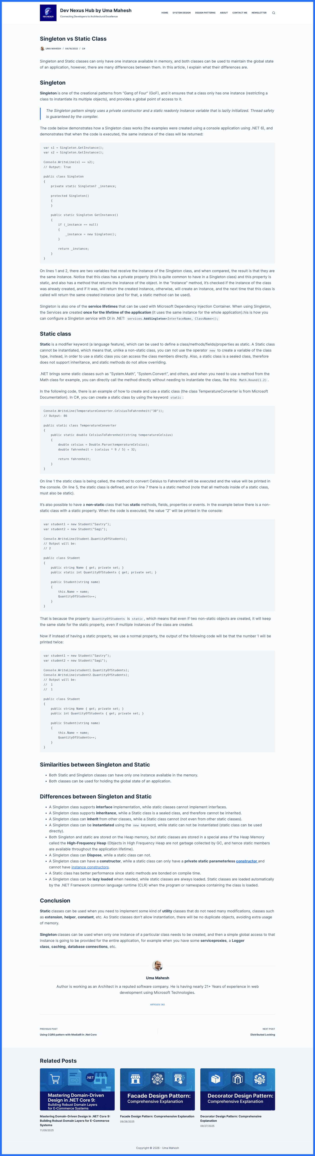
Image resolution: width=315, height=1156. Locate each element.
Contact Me (239, 12)
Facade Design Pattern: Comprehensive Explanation (157, 1116)
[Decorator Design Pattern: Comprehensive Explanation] (237, 1089)
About (224, 12)
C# (83, 48)
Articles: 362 (157, 1004)
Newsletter (259, 12)
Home (165, 12)
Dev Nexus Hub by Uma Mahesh (96, 10)
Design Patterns (205, 12)
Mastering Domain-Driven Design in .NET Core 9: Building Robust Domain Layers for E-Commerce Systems (75, 1120)
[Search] (273, 12)
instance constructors (90, 867)
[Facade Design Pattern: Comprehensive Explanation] (157, 1089)
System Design (182, 12)
